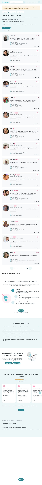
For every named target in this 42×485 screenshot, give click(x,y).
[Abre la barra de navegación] (39, 2)
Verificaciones (12, 12)
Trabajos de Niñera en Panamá (8, 420)
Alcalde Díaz (30, 429)
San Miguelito (4, 424)
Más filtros (20, 12)
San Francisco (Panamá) (19, 424)
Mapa (21, 479)
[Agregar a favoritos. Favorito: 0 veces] (38, 206)
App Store (9, 363)
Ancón (9, 424)
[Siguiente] (30, 268)
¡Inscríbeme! (21, 410)
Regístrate (21, 310)
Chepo (35, 429)
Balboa (12, 424)
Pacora (38, 429)
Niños (5, 12)
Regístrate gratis (6, 27)
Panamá (3, 429)
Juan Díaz (14, 429)
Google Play (17, 363)
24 (27, 268)
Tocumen (18, 429)
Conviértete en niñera (32, 2)
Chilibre (22, 429)
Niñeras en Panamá (18, 420)
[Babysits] (5, 2)
